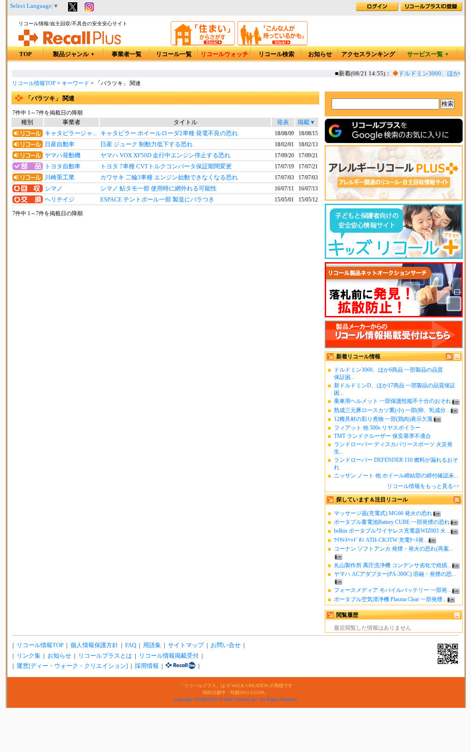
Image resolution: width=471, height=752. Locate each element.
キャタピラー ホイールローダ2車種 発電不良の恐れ (169, 133)
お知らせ (320, 54)
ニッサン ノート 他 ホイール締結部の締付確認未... (396, 475)
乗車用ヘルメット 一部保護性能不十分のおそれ (392, 401)
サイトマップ (186, 645)
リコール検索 (276, 54)
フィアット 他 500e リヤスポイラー (377, 428)
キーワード (75, 83)
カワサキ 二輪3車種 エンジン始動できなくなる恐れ (169, 177)
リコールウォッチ (224, 54)
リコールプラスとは (105, 656)
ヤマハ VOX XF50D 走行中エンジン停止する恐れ (165, 155)
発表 (283, 122)
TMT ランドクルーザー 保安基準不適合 (382, 436)
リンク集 (28, 656)
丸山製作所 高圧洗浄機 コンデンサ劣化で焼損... (392, 565)
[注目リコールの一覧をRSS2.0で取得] (457, 501)
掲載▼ (307, 122)
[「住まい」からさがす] (203, 43)
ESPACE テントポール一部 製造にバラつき (157, 199)
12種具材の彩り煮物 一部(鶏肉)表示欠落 (383, 419)
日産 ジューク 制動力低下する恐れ (146, 144)
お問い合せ (226, 645)
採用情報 (147, 666)
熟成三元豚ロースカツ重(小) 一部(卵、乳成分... (392, 410)
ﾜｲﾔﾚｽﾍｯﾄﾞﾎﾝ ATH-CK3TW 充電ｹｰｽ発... (381, 540)
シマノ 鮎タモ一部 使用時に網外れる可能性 (158, 188)
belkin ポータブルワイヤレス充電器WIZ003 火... (392, 531)
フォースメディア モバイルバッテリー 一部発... (392, 590)
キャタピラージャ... (71, 133)
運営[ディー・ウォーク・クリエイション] (72, 666)
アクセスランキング (368, 54)
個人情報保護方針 (94, 645)
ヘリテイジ (60, 199)
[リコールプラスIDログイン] (377, 9)
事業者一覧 (127, 54)
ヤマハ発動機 (62, 155)
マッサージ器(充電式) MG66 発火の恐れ (383, 513)
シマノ (54, 188)
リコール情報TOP (34, 83)
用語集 (152, 645)
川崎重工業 (60, 177)
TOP (25, 54)
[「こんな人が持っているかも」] (272, 43)
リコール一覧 (174, 54)
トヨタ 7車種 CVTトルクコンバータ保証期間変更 (166, 166)
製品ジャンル (74, 54)
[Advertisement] (165, 292)
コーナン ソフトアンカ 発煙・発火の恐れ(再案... (393, 548)
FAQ (130, 645)
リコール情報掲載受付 (169, 656)
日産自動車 (60, 144)
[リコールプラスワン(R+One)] (180, 666)
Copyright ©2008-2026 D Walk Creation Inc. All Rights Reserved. (236, 699)
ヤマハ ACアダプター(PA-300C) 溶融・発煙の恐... (395, 574)
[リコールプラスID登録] (431, 9)
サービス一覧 (428, 54)
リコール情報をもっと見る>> (423, 486)
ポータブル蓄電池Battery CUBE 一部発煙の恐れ (392, 522)
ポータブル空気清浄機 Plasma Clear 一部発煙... (390, 599)
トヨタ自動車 (62, 166)
